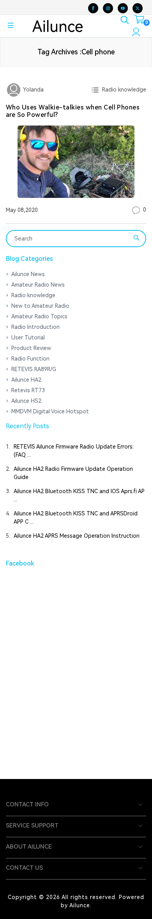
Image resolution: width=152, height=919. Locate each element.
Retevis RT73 (28, 390)
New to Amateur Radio (40, 306)
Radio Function (30, 358)
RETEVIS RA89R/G (33, 369)
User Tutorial (28, 337)
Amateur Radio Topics (39, 316)
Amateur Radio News (38, 285)
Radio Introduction (35, 327)
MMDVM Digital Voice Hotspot (50, 411)
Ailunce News (28, 274)
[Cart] (139, 21)
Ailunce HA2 (26, 380)
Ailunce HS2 (26, 401)
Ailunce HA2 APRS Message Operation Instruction (77, 536)
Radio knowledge (122, 89)
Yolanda (32, 89)
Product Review (31, 348)
